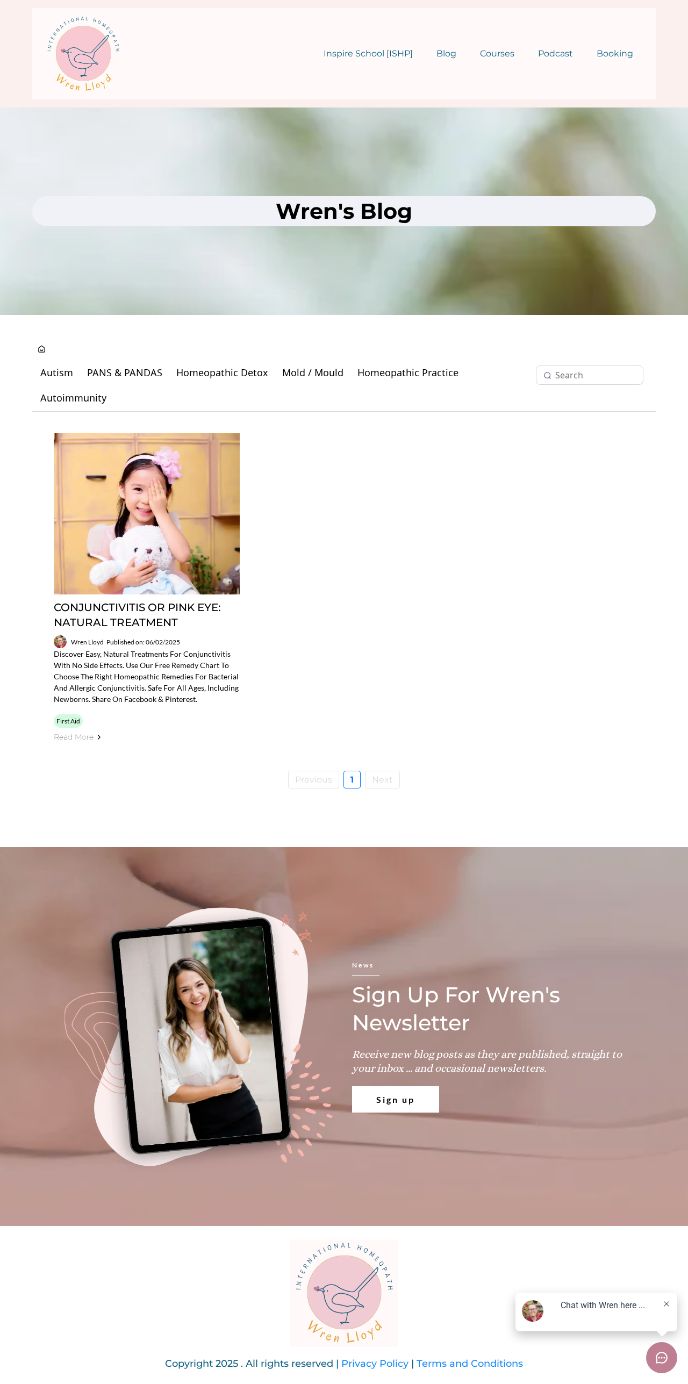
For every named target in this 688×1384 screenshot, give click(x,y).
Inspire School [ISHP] (368, 53)
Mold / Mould (312, 372)
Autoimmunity (73, 397)
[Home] (42, 350)
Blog (446, 53)
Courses (497, 53)
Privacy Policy (374, 1363)
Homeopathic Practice (407, 372)
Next (382, 780)
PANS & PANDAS (124, 372)
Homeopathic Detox (222, 372)
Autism (56, 372)
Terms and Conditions (470, 1363)
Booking (615, 53)
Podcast (555, 53)
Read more (74, 737)
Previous (313, 780)
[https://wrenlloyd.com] (83, 53)
